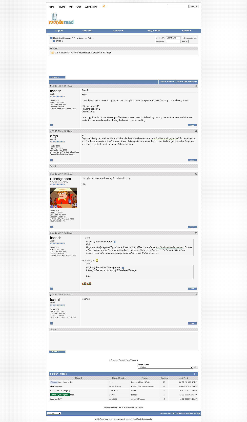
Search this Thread (185, 82)
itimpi (54, 136)
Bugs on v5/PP (56, 399)
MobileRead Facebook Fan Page (95, 52)
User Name (161, 38)
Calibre (91, 38)
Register (59, 31)
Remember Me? (190, 38)
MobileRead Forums (61, 38)
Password (160, 41)
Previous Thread (118, 360)
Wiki (71, 7)
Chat (78, 7)
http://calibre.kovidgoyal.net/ (165, 138)
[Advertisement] (123, 65)
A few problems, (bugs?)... (60, 391)
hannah (55, 91)
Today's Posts (153, 31)
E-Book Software (79, 38)
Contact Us (165, 413)
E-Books (117, 31)
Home (51, 7)
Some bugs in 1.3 (65, 382)
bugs (72, 395)
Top (198, 413)
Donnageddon (60, 179)
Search (185, 31)
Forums (61, 7)
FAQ (173, 413)
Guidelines (87, 31)
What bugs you (56, 386)
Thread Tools (166, 82)
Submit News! (91, 7)
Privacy (191, 413)
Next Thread (131, 360)
